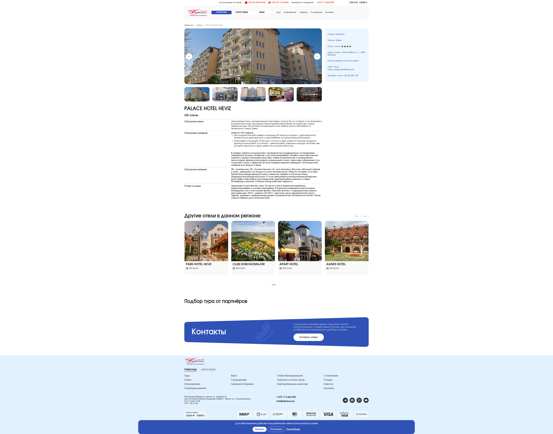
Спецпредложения (195, 388)
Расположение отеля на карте (343, 61)
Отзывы (328, 380)
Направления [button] (290, 12)
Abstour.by (188, 25)
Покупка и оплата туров (291, 380)
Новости (328, 384)
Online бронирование (290, 376)
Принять (259, 429)
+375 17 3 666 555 (286, 397)
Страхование (239, 380)
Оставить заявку (308, 337)
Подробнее (293, 429)
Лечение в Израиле (242, 384)
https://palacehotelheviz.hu (341, 70)
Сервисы (303, 12)
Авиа (234, 376)
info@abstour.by (285, 401)
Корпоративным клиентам (292, 384)
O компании (316, 12)
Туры (278, 12)
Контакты (329, 12)
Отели (199, 25)
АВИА (262, 12)
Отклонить (276, 429)
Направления (192, 384)
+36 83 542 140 (351, 76)
